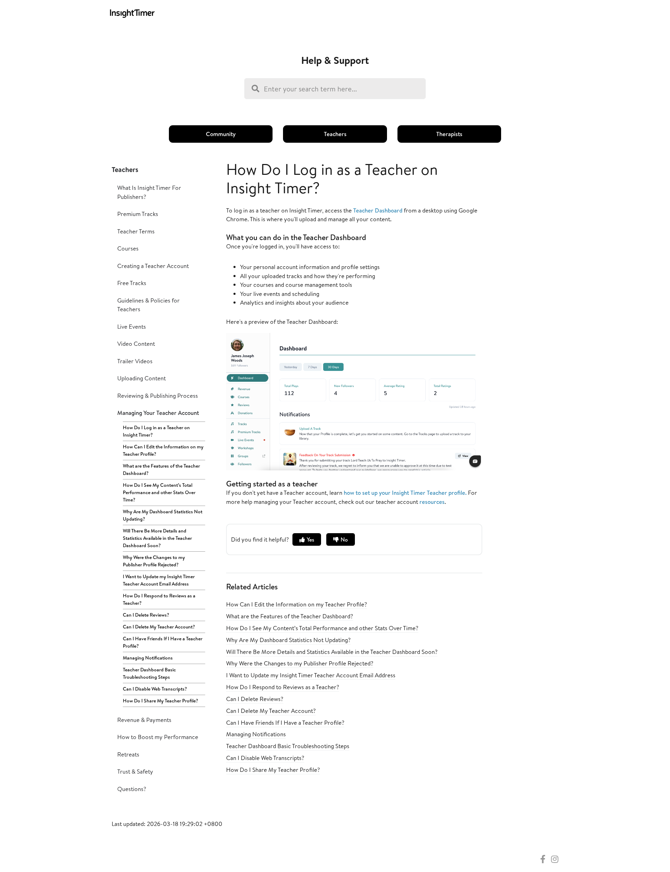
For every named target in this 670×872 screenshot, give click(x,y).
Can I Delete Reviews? (146, 614)
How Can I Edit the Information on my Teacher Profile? (163, 450)
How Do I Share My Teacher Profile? (160, 700)
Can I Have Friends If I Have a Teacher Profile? (162, 642)
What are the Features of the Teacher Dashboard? (161, 469)
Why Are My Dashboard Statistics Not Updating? (162, 515)
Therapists (449, 134)
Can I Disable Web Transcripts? (155, 688)
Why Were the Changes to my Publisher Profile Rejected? (154, 561)
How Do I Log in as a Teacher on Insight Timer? (156, 431)
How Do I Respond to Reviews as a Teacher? (159, 599)
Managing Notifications (148, 657)
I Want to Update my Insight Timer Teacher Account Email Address (159, 580)
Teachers (335, 134)
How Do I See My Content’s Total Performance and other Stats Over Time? (159, 492)
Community (221, 134)
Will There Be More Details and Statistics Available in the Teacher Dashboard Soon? (157, 538)
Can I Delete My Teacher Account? (159, 626)
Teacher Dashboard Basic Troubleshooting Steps (149, 673)
